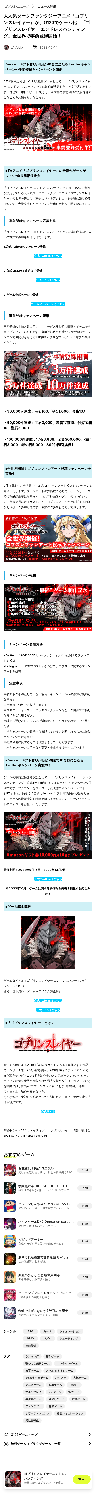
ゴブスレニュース (16, 6)
